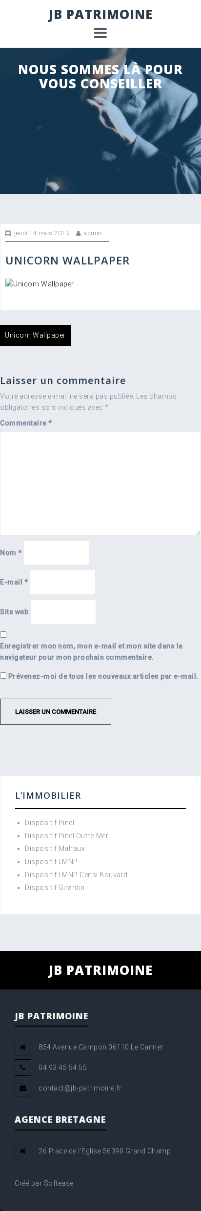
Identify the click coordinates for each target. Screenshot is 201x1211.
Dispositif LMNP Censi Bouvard (76, 875)
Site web (14, 612)
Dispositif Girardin (55, 887)
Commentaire (26, 423)
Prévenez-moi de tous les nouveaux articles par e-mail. (103, 676)
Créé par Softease (44, 1183)
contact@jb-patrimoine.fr (80, 1088)
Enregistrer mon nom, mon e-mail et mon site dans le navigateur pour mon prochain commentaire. (91, 651)
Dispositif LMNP (51, 862)
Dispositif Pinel (49, 823)
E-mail (14, 582)
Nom (11, 553)
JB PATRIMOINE (101, 14)
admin (93, 233)
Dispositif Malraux (55, 848)
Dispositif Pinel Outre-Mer (66, 836)
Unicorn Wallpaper (35, 335)
